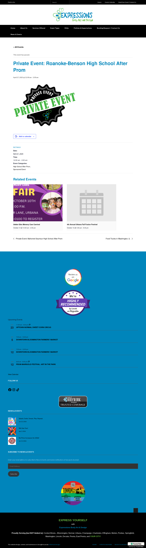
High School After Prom (21, 166)
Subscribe (13, 474)
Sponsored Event (19, 169)
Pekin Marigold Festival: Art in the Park (36, 364)
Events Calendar (110, 2)
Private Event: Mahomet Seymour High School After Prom (38, 238)
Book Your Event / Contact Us (127, 2)
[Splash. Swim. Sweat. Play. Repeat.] (12, 421)
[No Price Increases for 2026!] (12, 441)
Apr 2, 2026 (22, 431)
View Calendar (13, 374)
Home (99, 2)
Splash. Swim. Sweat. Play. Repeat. (31, 418)
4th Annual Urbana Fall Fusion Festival (82, 224)
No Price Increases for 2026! (29, 438)
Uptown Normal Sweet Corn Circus (33, 327)
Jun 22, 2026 (22, 421)
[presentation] (38, 202)
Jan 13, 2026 (22, 441)
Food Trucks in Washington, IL (118, 238)
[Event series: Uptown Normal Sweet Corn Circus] (29, 325)
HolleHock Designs (54, 544)
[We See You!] (12, 431)
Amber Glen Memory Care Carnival (26, 224)
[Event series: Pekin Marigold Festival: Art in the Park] (29, 362)
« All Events (18, 47)
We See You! (23, 428)
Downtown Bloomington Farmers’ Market (37, 339)
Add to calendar (25, 136)
